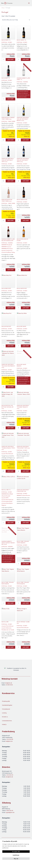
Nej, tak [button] (16, 858)
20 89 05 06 (9, 685)
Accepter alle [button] (16, 851)
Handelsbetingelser (7, 705)
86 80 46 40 (10, 810)
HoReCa (4, 724)
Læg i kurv (10, 59)
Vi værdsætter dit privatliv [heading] (9, 841)
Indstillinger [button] (16, 855)
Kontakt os (5, 716)
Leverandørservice (7, 720)
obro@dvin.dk (9, 777)
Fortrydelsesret (6, 709)
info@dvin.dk (8, 683)
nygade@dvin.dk (9, 812)
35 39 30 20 (10, 775)
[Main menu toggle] (28, 3)
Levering (4, 713)
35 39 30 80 (10, 739)
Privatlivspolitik (6, 701)
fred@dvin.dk (9, 741)
